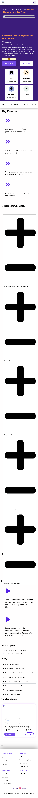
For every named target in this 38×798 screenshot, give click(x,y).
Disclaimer (5, 780)
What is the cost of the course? (14, 690)
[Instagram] (21, 773)
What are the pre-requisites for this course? (17, 681)
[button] (25, 2)
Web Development (24, 757)
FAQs (34, 104)
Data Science (23, 763)
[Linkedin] (25, 773)
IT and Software (24, 766)
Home (5, 9)
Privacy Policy (6, 783)
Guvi (3, 757)
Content (25, 104)
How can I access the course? (13, 686)
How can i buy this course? (13, 694)
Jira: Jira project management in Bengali (17, 727)
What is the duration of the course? (15, 668)
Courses (11, 9)
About (4, 104)
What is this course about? (12, 664)
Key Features (14, 104)
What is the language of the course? (15, 677)
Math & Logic (21, 9)
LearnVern (5, 761)
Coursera (4, 764)
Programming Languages (26, 760)
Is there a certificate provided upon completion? (19, 673)
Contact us (5, 777)
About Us (5, 774)
